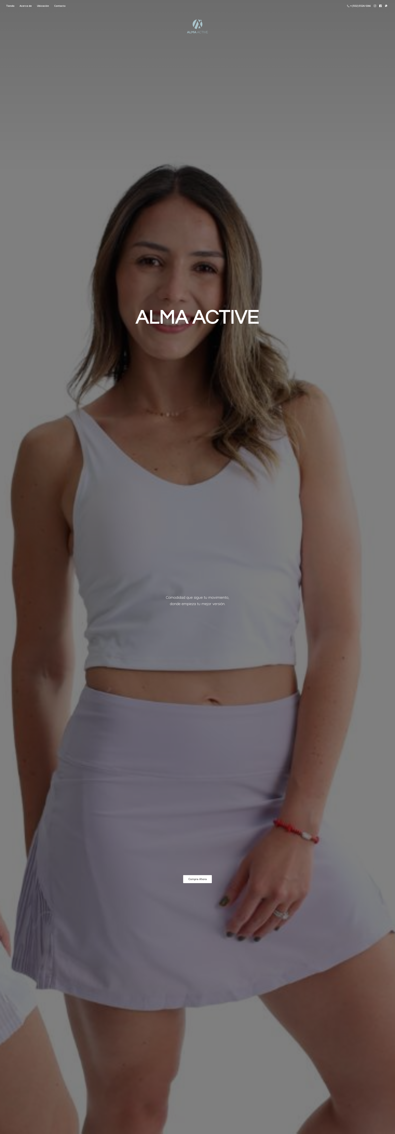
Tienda (10, 5)
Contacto (60, 5)
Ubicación (43, 5)
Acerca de (26, 5)
